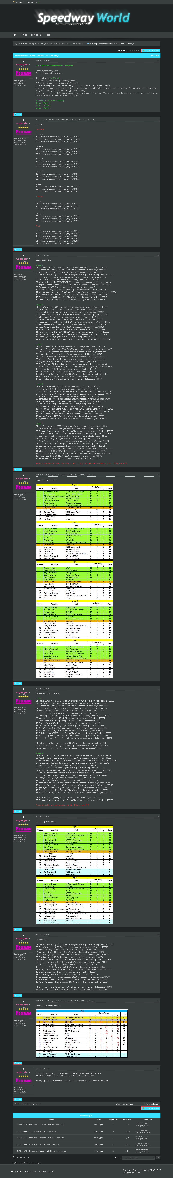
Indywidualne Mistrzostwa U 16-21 (58, 44)
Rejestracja (32, 2)
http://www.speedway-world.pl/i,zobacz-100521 (85, 347)
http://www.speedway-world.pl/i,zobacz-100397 (94, 366)
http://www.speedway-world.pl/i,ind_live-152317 (60, 203)
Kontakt (18, 1172)
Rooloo (137, 1172)
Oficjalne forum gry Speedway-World (26, 44)
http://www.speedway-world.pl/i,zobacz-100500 (89, 314)
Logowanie (19, 2)
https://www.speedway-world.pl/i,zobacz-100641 (79, 280)
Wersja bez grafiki (45, 1172)
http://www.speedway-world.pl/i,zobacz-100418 (83, 456)
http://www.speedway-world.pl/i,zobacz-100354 (76, 369)
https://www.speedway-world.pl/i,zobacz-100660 (81, 458)
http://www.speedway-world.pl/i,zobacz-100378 (84, 406)
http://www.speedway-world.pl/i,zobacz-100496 (87, 451)
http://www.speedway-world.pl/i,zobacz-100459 (91, 394)
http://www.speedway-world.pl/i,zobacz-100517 (90, 294)
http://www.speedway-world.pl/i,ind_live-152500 (60, 218)
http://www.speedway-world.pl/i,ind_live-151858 (60, 191)
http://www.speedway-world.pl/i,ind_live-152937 (60, 241)
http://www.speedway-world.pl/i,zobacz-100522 (89, 352)
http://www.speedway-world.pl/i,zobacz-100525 (83, 371)
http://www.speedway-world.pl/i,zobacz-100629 (88, 307)
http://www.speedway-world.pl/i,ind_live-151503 (60, 161)
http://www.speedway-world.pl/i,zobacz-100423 (93, 409)
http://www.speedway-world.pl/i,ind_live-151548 (60, 136)
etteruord (147, 1152)
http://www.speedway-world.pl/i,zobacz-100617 (76, 287)
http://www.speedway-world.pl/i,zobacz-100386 (83, 428)
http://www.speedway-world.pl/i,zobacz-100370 (92, 453)
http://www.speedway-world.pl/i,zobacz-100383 (84, 416)
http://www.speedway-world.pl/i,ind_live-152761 (60, 221)
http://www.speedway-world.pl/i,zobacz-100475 (89, 356)
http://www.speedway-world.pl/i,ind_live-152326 (60, 216)
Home (14, 34)
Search (24, 34)
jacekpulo (147, 1126)
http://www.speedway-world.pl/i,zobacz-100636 (85, 327)
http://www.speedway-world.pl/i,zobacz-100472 (88, 374)
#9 (158, 1068)
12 (113, 1124)
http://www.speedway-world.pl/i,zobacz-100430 (78, 317)
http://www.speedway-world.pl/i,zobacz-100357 (85, 272)
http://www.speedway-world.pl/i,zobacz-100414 (88, 418)
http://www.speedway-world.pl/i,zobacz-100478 (93, 431)
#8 (158, 1001)
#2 (158, 119)
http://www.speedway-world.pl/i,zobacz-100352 (92, 285)
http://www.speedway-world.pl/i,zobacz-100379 (94, 349)
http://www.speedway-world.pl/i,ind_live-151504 (60, 174)
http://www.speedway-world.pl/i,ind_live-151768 (60, 166)
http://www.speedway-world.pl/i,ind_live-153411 (60, 238)
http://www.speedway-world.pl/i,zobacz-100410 (86, 299)
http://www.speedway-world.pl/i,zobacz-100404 (89, 426)
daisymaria (147, 1145)
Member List (36, 34)
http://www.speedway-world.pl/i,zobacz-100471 (87, 334)
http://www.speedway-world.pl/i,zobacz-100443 (80, 386)
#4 (158, 475)
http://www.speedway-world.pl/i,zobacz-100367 (91, 433)
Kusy (145, 1139)
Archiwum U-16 (81, 44)
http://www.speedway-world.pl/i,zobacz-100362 (94, 275)
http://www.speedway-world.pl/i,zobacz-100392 (77, 337)
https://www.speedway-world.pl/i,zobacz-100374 (83, 319)
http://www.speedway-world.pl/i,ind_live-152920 (60, 231)
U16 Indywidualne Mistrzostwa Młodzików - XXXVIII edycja (38, 1144)
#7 (158, 935)
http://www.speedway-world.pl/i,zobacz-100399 (85, 329)
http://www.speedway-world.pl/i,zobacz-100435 (82, 309)
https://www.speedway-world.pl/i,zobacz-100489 (87, 364)
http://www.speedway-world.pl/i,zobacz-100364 (90, 411)
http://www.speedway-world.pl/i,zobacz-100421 (90, 270)
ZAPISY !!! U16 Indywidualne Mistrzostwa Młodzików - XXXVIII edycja (41, 1151)
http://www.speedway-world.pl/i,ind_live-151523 (60, 151)
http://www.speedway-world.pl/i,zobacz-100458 (88, 267)
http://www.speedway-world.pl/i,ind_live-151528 (60, 154)
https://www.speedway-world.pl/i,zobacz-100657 (82, 354)
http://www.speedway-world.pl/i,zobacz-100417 (81, 361)
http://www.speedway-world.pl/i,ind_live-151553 (60, 179)
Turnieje (43, 44)
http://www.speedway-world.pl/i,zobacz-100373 (91, 322)
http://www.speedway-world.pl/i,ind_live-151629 (60, 176)
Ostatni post (139, 1126)
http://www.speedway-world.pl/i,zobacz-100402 (93, 339)
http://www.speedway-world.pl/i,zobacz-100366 (91, 399)
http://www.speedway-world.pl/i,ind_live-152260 (60, 206)
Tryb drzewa (154, 55)
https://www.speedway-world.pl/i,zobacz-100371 (87, 277)
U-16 (73, 44)
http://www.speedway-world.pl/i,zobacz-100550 (91, 282)
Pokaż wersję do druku (23, 1157)
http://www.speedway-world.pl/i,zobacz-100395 (79, 389)
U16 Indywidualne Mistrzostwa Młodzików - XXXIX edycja (37, 1131)
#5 (158, 688)
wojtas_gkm (91, 119)
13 (113, 1138)
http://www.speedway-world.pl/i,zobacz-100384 (88, 443)
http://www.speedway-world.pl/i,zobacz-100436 (90, 441)
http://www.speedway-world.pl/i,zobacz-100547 (90, 289)
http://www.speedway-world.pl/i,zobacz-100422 (94, 448)
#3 (158, 255)
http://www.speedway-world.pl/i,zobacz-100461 (85, 446)
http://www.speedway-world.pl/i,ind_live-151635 (60, 139)
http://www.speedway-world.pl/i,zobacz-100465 (87, 436)
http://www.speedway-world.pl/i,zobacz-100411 (85, 414)
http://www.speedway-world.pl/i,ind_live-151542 (60, 189)
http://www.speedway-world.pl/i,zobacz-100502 (86, 359)
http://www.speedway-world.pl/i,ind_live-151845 (60, 142)
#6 (158, 816)
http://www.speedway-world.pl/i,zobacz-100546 (93, 391)
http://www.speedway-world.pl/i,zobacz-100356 (97, 292)
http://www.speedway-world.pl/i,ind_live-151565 (60, 186)
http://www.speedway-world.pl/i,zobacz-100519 (87, 297)
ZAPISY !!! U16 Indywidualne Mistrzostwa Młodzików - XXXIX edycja (41, 1138)
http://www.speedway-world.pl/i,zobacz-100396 (80, 438)
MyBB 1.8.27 (155, 1170)
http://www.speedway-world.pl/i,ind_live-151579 (60, 164)
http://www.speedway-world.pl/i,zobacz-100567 (88, 401)
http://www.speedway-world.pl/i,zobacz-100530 (89, 332)
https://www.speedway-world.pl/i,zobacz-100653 (81, 404)
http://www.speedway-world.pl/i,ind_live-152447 (60, 209)
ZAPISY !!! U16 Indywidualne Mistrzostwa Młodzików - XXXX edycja (41, 1124)
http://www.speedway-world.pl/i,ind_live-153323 (60, 243)
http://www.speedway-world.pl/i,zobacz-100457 (82, 379)
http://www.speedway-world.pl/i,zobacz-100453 (82, 396)
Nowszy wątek (33, 1104)
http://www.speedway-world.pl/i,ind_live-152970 (60, 233)
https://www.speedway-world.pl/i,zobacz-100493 (87, 324)
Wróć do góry (30, 1172)
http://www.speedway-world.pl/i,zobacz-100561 (85, 312)
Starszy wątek (20, 1104)
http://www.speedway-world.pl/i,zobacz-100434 (84, 376)
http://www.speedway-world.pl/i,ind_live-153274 (60, 236)
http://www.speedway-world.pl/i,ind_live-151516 (60, 149)
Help (48, 34)
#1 (158, 61)
